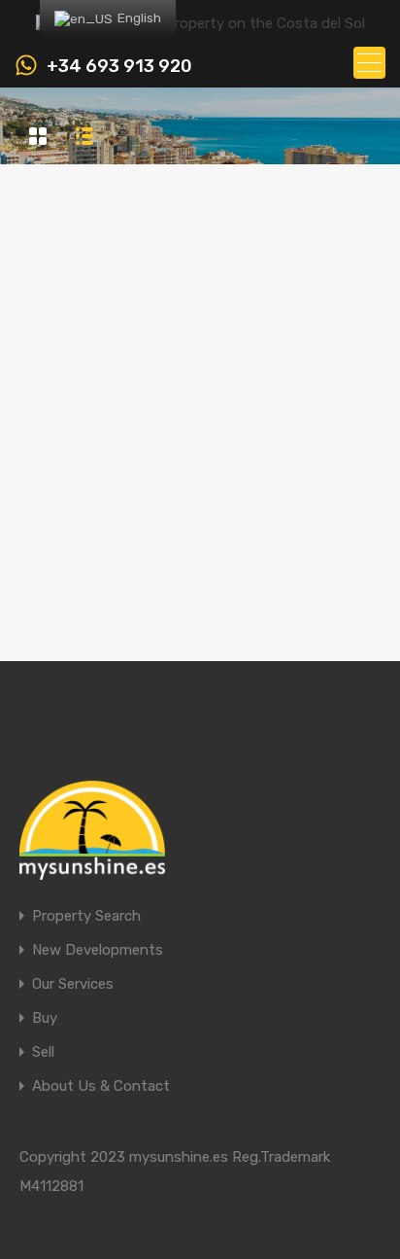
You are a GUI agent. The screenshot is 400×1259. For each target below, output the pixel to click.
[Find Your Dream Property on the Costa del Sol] (200, 23)
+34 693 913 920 (119, 66)
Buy (44, 1018)
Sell (43, 1052)
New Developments (97, 950)
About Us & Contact (101, 1086)
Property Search (86, 916)
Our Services (73, 984)
